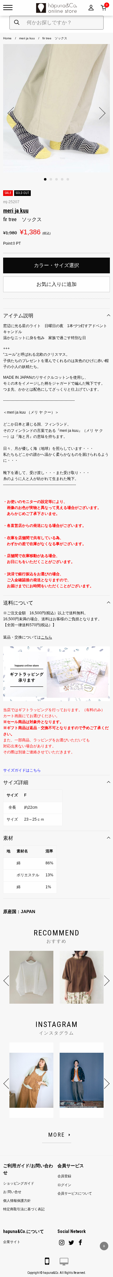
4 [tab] (62, 179)
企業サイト (11, 1242)
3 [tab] (56, 179)
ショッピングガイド (18, 1183)
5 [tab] (68, 179)
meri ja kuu (27, 38)
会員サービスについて (74, 1193)
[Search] (17, 22)
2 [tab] (51, 179)
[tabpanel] (56, 108)
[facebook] (80, 1242)
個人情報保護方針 (17, 1201)
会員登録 (64, 1176)
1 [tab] (45, 179)
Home (7, 38)
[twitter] (71, 1242)
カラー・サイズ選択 (56, 265)
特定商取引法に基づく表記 (24, 1209)
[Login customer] (91, 8)
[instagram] (61, 1242)
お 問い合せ (12, 1192)
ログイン (64, 1185)
